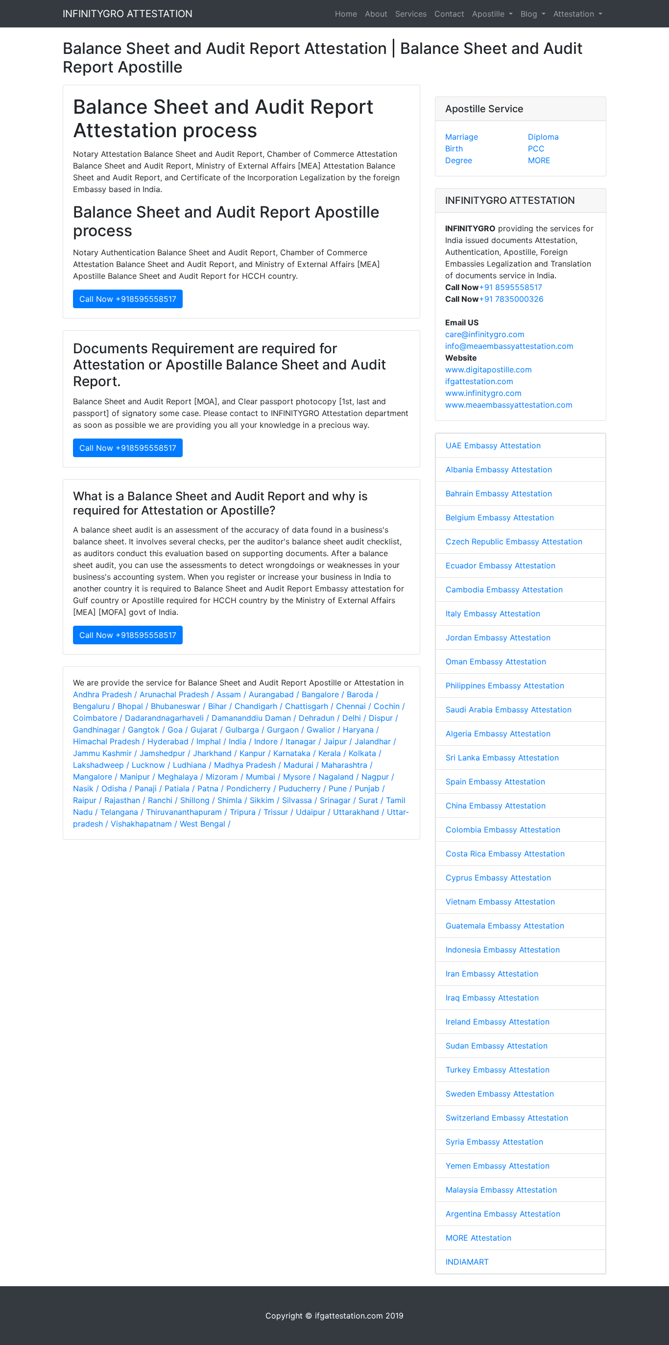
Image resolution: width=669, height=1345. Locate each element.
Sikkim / (266, 800)
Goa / (179, 729)
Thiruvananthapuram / (188, 812)
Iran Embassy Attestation (492, 973)
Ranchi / (164, 800)
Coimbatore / (99, 718)
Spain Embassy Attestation (495, 781)
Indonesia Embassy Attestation (503, 949)
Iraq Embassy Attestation (492, 998)
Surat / (372, 800)
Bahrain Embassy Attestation (499, 493)
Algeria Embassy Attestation (498, 733)
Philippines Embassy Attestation (505, 685)
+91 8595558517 (510, 287)
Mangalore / (96, 777)
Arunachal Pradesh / (178, 694)
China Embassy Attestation (496, 805)
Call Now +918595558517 (127, 299)
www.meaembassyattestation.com (509, 405)
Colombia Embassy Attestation (503, 829)
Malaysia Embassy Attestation (501, 1190)
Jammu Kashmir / (106, 753)
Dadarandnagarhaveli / (168, 718)
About (376, 14)
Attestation (575, 14)
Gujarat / (208, 729)
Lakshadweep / (102, 765)
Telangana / (123, 812)
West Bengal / (205, 824)
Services (411, 14)
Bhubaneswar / (179, 706)
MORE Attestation (478, 1238)
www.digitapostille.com (488, 369)
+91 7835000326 (511, 299)
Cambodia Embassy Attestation (504, 589)
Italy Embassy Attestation (493, 613)
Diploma (543, 137)
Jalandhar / (375, 741)
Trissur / (279, 812)
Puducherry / (304, 788)
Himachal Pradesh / (110, 741)
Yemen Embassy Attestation (498, 1166)
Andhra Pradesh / (106, 694)
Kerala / (333, 753)
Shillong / (198, 800)
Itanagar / (305, 741)
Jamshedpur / (166, 753)
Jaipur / (339, 741)
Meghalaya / (182, 777)
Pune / (342, 788)
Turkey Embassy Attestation (498, 1070)
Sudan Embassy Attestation (497, 1046)
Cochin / (389, 706)
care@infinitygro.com (485, 334)
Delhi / (355, 718)
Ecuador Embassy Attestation (500, 565)
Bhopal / (134, 706)
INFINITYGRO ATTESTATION (127, 14)
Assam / (232, 694)
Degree (458, 160)
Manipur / (139, 777)
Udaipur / (314, 812)
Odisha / (118, 788)
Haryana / (361, 729)
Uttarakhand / (360, 812)
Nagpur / (377, 777)
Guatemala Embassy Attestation (505, 925)
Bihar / (221, 706)
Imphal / (212, 741)
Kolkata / (365, 753)
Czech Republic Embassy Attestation (514, 541)
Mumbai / (264, 777)
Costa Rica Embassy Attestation (505, 853)
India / (241, 741)
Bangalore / (324, 694)
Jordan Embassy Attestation (498, 637)
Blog (530, 14)
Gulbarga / (246, 729)
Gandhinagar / (100, 729)
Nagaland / (339, 777)
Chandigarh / (260, 706)
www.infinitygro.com (483, 393)
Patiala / (181, 788)
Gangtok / (147, 729)
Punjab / (370, 788)
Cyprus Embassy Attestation (498, 877)
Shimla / (233, 800)
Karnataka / (295, 753)
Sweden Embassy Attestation (500, 1094)
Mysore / (300, 777)
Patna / (211, 788)
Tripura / (246, 812)
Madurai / (302, 765)
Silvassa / (301, 800)
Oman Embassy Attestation (496, 661)
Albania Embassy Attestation (499, 469)
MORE (539, 160)
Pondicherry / (252, 788)
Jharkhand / (216, 753)
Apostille (489, 14)
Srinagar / (339, 800)
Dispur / (383, 718)
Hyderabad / (171, 741)
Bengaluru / (95, 706)
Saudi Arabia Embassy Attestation (509, 709)
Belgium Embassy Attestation (500, 517)
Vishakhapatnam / (145, 824)
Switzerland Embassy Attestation (507, 1118)
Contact (449, 14)
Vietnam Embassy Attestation (500, 901)
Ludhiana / (193, 765)
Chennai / (355, 706)
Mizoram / (226, 777)
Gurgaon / (287, 729)
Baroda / (363, 694)
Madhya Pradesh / (249, 765)
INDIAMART (467, 1262)
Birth (454, 148)
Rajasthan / (126, 800)
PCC (536, 148)
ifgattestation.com (479, 381)
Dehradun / (320, 718)
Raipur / (88, 800)
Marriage (461, 137)
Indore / (270, 741)
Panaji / (150, 788)
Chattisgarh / (310, 706)
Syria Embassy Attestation (494, 1142)
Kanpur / (256, 753)
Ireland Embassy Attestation (498, 1022)
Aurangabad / (275, 694)
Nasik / (87, 788)
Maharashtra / (347, 765)
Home (346, 14)
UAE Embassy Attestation (493, 445)
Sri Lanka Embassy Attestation (502, 757)
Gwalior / (325, 729)
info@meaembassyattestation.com (509, 346)
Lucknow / (152, 765)
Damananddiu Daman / (255, 718)
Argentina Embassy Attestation (503, 1214)
